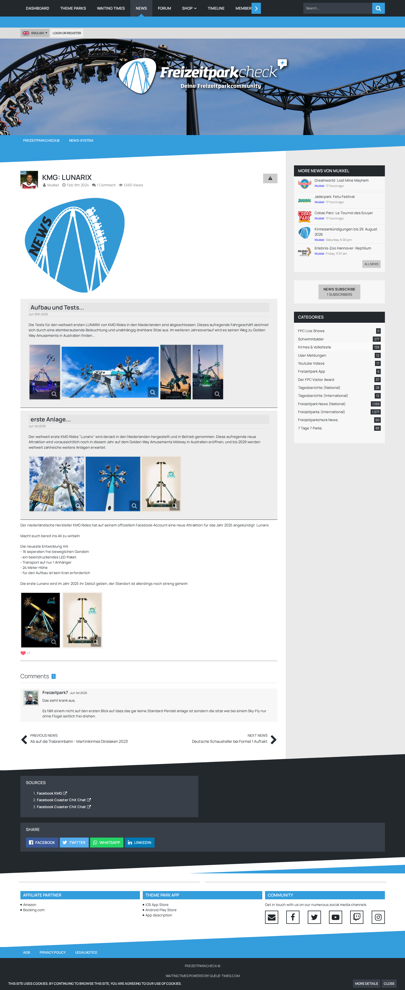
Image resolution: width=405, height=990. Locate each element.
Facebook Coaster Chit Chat (61, 799)
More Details (366, 983)
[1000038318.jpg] (40, 620)
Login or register (67, 33)
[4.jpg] (208, 372)
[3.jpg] (176, 372)
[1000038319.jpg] (82, 620)
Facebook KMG (49, 793)
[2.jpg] (110, 372)
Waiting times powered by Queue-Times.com (203, 975)
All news (371, 264)
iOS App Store (157, 904)
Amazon (29, 904)
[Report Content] (268, 696)
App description (158, 915)
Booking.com (34, 909)
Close (389, 983)
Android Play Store (161, 909)
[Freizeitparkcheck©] (202, 76)
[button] (337, 8)
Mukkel (341, 171)
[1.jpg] (45, 372)
